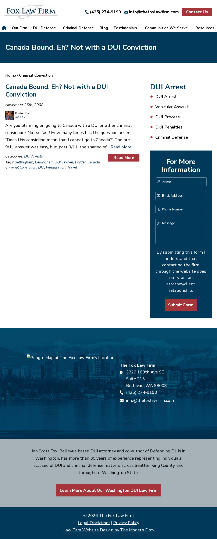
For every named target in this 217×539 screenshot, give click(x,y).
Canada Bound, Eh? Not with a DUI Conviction (56, 91)
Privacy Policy (126, 523)
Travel (72, 167)
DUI (41, 167)
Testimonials (125, 27)
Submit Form (180, 305)
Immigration (55, 167)
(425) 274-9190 (105, 12)
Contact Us (197, 12)
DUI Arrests (33, 156)
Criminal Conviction (20, 167)
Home (4, 28)
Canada (94, 162)
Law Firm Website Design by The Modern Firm (108, 530)
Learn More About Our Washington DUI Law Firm (108, 490)
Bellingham (24, 162)
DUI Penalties (168, 127)
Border (80, 162)
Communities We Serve (166, 27)
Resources (204, 27)
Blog (104, 27)
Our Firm (19, 27)
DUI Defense (44, 27)
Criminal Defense (78, 27)
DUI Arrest (166, 97)
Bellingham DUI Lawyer (54, 162)
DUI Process (167, 117)
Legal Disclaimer (94, 523)
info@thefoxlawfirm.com (154, 12)
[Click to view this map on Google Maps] (70, 383)
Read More (121, 147)
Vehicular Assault (172, 107)
